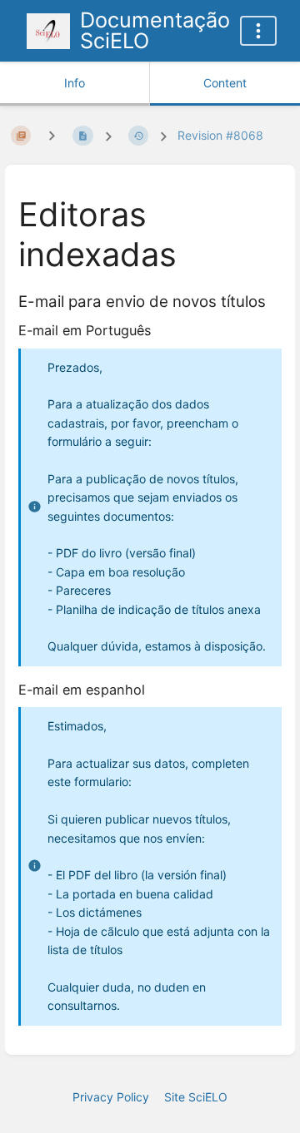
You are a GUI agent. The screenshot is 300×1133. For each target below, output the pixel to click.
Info (74, 83)
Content (225, 83)
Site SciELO (196, 1097)
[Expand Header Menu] (258, 31)
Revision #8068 (220, 135)
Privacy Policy (110, 1097)
